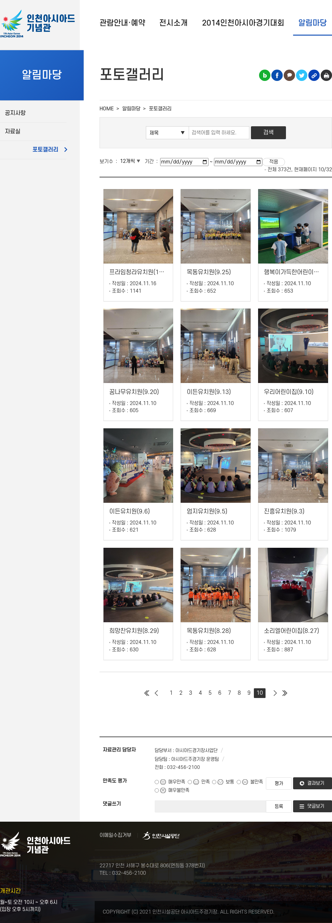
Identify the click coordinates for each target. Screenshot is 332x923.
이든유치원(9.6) (129, 511)
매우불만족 (178, 790)
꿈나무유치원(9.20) (134, 392)
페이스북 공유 (277, 75)
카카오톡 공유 (289, 75)
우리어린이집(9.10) (289, 392)
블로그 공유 (264, 75)
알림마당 (312, 23)
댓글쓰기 (112, 804)
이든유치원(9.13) (209, 392)
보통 (230, 782)
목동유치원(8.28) (209, 631)
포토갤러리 (45, 150)
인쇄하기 (326, 75)
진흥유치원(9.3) (284, 511)
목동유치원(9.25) (209, 272)
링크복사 (314, 75)
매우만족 (176, 782)
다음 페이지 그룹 (275, 693)
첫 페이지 (147, 693)
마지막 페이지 (285, 693)
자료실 (12, 132)
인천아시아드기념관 (51, 23)
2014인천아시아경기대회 (243, 23)
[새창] (161, 835)
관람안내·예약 (122, 23)
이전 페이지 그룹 (156, 693)
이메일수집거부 (115, 835)
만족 (205, 782)
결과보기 (315, 783)
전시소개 (173, 23)
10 (259, 693)
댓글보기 (315, 806)
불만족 (256, 782)
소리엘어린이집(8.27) (291, 631)
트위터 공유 (301, 75)
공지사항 (15, 113)
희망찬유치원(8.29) (134, 631)
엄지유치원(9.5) (207, 511)
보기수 (106, 161)
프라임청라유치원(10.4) (139, 272)
